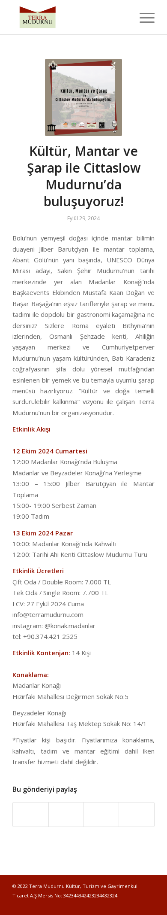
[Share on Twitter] (66, 815)
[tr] (83, 97)
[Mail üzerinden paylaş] (136, 815)
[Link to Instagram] (135, 904)
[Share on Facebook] (30, 815)
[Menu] (143, 17)
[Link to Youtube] (148, 904)
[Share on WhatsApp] (101, 815)
